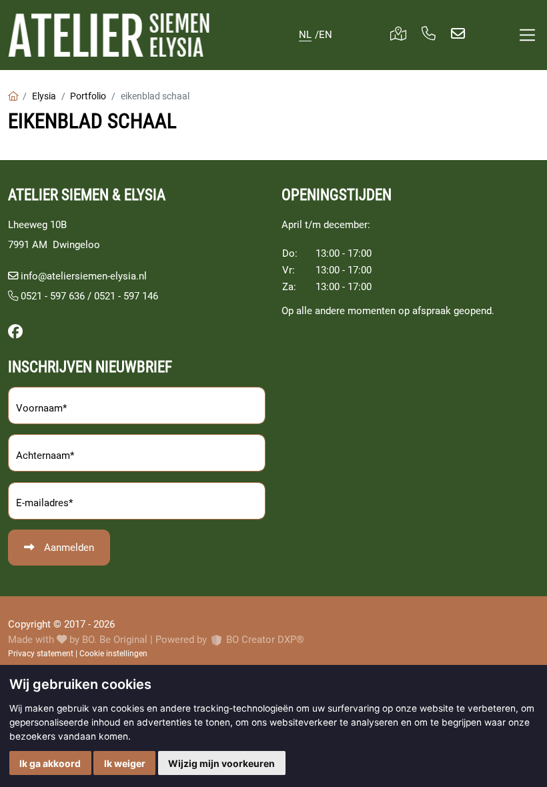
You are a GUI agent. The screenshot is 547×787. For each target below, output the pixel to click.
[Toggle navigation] (527, 35)
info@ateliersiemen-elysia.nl (84, 276)
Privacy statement (40, 653)
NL (305, 35)
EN (325, 35)
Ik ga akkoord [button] (50, 763)
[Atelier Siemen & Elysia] (108, 35)
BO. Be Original (114, 640)
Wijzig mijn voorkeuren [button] (221, 763)
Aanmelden (69, 548)
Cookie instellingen (113, 653)
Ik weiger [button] (124, 763)
